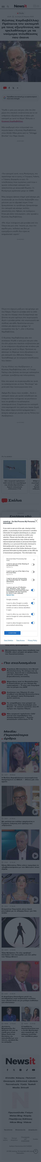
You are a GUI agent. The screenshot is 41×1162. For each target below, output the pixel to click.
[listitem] (20, 559)
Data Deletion (8, 640)
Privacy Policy (32, 640)
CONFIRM (12, 633)
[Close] (37, 522)
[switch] (33, 565)
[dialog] (20, 581)
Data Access (20, 640)
